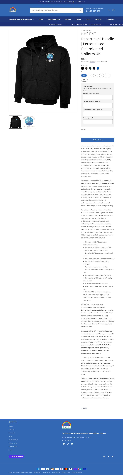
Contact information (77, 472)
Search (11, 426)
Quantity (83, 129)
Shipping (92, 61)
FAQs (10, 436)
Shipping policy (66, 472)
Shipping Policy (13, 440)
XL (107, 75)
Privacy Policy (13, 446)
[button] (113, 10)
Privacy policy (37, 472)
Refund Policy (13, 443)
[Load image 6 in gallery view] (29, 122)
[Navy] (94, 68)
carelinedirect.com (17, 472)
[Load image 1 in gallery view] (15, 122)
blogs (10, 450)
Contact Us (12, 433)
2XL (84, 80)
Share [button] (85, 408)
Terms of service (56, 472)
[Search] (80, 10)
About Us (11, 429)
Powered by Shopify (27, 472)
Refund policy (46, 472)
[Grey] (86, 68)
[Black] (82, 68)
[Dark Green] (90, 68)
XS (84, 75)
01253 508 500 (93, 11)
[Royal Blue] (98, 68)
